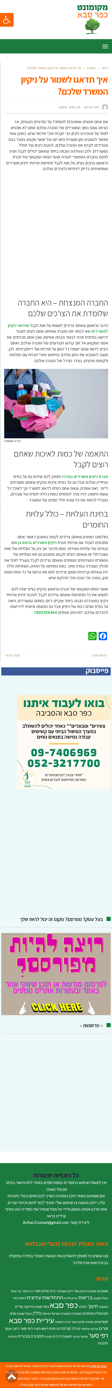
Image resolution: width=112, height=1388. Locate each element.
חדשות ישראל (49, 1385)
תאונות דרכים (62, 1336)
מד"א (19, 1306)
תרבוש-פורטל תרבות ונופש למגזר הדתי (65, 1366)
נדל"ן (37, 1313)
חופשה (103, 1307)
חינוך (93, 1306)
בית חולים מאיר (44, 1291)
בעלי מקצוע (100, 1298)
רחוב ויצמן (12, 1328)
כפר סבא (64, 1304)
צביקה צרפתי (89, 1329)
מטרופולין (101, 1313)
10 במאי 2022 (69, 107)
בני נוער (15, 1291)
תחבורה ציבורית (31, 1336)
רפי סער (98, 1335)
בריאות (85, 1297)
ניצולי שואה (24, 1313)
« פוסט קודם (100, 655)
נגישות (46, 1313)
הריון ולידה (71, 1298)
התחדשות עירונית (45, 1297)
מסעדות (88, 1313)
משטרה (76, 1313)
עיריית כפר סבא (31, 1320)
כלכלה (83, 1307)
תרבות (103, 1343)
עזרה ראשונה (63, 1322)
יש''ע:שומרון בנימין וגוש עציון (66, 1378)
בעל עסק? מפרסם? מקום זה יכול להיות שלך (61, 919)
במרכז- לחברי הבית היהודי (31, 1378)
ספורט (89, 1322)
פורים (103, 1328)
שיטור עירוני (80, 1336)
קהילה (76, 1328)
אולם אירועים (87, 1291)
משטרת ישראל (61, 1313)
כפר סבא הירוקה (36, 1306)
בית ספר (27, 1291)
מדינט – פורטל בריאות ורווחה (70, 1372)
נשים (13, 1313)
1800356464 (45, 612)
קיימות (54, 1328)
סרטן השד (78, 1322)
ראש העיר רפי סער (34, 1328)
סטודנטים (101, 1322)
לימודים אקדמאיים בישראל (76, 1385)
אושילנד (61, 1291)
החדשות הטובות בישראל (36, 1372)
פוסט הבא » (12, 655)
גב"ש (89, 1378)
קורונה (65, 1328)
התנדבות (19, 1298)
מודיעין (94, 1372)
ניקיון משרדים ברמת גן (37, 543)
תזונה (48, 1336)
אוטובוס (102, 1291)
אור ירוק (73, 1291)
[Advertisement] (56, 233)
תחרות (12, 1336)
